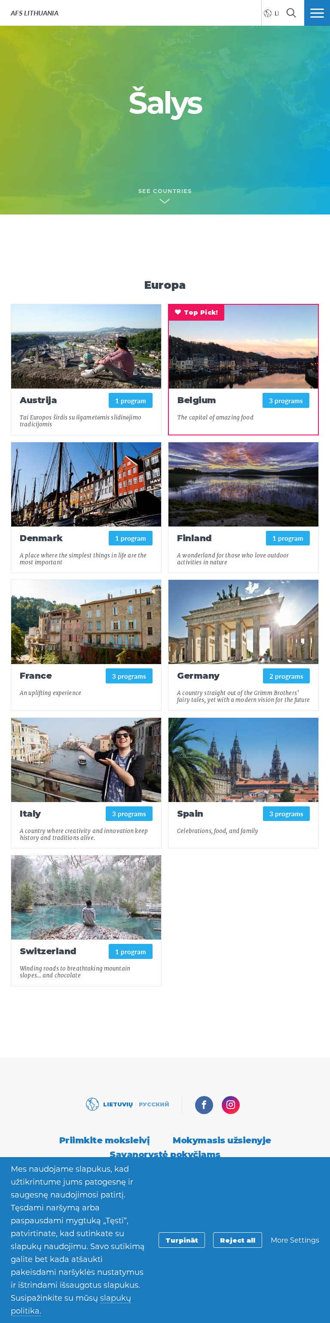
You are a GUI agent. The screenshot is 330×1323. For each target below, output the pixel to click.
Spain (190, 813)
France (36, 676)
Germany (198, 676)
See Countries (165, 191)
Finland (194, 538)
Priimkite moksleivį (104, 1140)
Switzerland (48, 951)
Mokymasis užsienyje (222, 1140)
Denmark (41, 538)
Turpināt (181, 1240)
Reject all (237, 1240)
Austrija (38, 400)
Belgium (196, 400)
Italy (30, 813)
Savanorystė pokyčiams (165, 1154)
